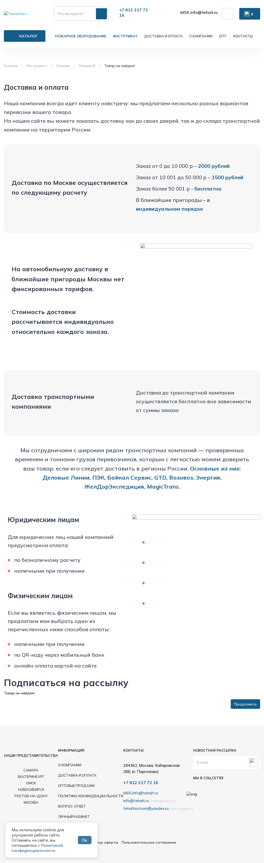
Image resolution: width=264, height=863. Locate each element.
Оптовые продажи (76, 786)
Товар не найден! (119, 65)
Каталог (28, 36)
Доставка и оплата (163, 36)
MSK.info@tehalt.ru (199, 12)
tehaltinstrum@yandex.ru (146, 808)
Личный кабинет (74, 817)
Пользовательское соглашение (149, 842)
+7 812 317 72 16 (140, 782)
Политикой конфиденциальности (37, 848)
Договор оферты (103, 842)
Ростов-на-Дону (31, 796)
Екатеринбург (31, 777)
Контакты (243, 36)
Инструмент (125, 36)
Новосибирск (31, 789)
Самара (30, 770)
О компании (200, 36)
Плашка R (87, 65)
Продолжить (245, 704)
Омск (31, 783)
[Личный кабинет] (227, 14)
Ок (84, 840)
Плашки (63, 65)
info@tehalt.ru (136, 800)
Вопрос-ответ (72, 806)
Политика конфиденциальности (90, 796)
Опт (223, 36)
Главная (11, 65)
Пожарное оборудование (80, 36)
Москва (31, 802)
